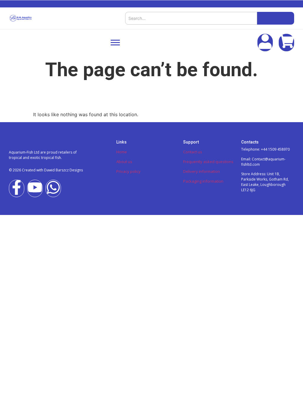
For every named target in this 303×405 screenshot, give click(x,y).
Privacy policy (128, 171)
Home (121, 151)
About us (124, 161)
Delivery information (201, 171)
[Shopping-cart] (286, 42)
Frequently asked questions (208, 161)
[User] (265, 42)
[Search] (275, 18)
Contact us (192, 151)
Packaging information (203, 181)
